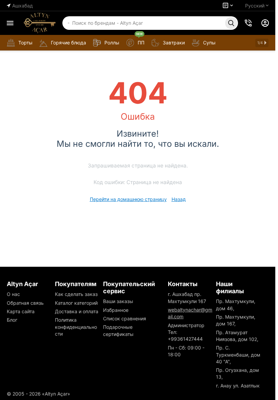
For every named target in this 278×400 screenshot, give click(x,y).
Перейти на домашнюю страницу (128, 199)
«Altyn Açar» (56, 394)
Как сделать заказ (76, 294)
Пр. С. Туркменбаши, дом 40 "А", (238, 354)
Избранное (115, 310)
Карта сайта (21, 311)
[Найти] (231, 23)
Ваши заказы (118, 301)
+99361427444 (185, 339)
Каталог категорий (76, 303)
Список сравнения (124, 318)
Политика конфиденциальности (76, 327)
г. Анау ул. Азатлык (238, 385)
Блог (12, 320)
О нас (13, 294)
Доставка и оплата (76, 311)
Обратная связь (25, 303)
